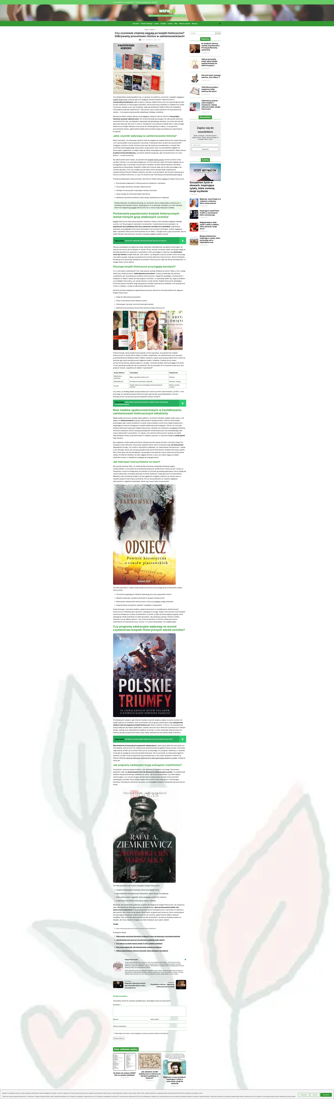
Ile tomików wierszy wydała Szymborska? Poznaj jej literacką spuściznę (210, 46)
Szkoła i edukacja (146, 23)
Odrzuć (315, 1095)
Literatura (135, 23)
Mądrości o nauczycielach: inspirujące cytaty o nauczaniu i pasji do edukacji (174, 1080)
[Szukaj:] (202, 33)
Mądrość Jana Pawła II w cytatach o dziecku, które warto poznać (210, 201)
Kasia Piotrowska (147, 39)
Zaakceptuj (326, 1095)
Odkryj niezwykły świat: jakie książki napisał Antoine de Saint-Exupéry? (209, 62)
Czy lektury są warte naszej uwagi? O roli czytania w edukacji (139, 943)
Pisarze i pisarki (184, 23)
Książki (115, 221)
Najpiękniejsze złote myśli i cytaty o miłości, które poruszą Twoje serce (209, 225)
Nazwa (116, 1019)
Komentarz (117, 1004)
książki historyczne (120, 99)
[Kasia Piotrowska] (118, 967)
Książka (163, 23)
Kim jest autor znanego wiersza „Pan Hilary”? (211, 76)
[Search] (220, 24)
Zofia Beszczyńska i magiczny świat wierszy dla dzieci (209, 89)
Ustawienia (304, 1095)
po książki (132, 208)
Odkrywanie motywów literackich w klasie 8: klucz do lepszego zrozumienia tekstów (148, 936)
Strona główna (118, 2)
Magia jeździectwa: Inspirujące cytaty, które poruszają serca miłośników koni (210, 239)
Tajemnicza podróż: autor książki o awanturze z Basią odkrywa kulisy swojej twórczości (210, 105)
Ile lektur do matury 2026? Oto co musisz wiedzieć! (124, 1074)
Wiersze (194, 23)
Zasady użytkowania (143, 2)
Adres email (154, 1019)
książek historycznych (156, 160)
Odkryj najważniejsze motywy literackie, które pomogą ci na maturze (142, 951)
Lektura (170, 23)
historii (156, 476)
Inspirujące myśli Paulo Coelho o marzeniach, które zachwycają (209, 213)
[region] (167, 1094)
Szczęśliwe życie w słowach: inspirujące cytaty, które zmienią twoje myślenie (202, 187)
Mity (176, 23)
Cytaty (156, 23)
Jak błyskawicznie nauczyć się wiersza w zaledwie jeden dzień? (140, 940)
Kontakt (155, 2)
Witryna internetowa (119, 1026)
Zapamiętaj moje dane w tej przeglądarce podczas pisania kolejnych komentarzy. (141, 1033)
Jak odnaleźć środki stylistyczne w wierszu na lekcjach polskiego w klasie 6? (149, 1075)
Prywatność (129, 2)
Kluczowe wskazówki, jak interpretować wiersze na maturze (139, 947)
